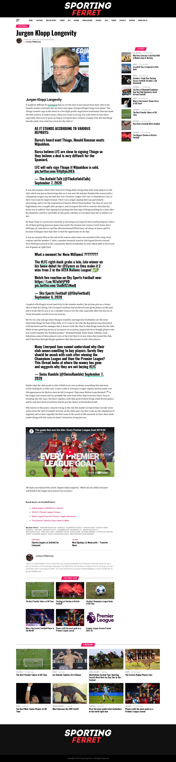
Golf (106, 20)
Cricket (99, 20)
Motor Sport (51, 20)
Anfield (62, 528)
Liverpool (52, 104)
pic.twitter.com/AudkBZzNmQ (55, 285)
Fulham (38, 530)
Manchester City (91, 530)
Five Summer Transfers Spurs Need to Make (50, 520)
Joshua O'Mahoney (33, 42)
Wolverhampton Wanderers (82, 534)
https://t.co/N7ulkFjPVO (52, 281)
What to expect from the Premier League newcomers (54, 516)
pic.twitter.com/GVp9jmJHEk (55, 171)
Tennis (62, 20)
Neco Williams (48, 532)
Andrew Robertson (49, 528)
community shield (74, 528)
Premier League (62, 532)
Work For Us (142, 20)
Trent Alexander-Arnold (37, 534)
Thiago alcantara (105, 532)
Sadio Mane (75, 532)
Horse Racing (87, 20)
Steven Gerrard (88, 532)
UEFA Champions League (59, 534)
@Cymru (68, 266)
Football (39, 20)
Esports (122, 20)
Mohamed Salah (33, 532)
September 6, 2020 (48, 297)
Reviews (132, 20)
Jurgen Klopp (63, 530)
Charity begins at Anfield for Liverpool (47, 508)
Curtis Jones (102, 528)
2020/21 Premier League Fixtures (46, 512)
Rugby (114, 20)
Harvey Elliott (50, 530)
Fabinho (30, 530)
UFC (69, 20)
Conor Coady (89, 528)
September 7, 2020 (48, 182)
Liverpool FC (76, 530)
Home (31, 20)
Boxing (76, 20)
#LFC (44, 261)
